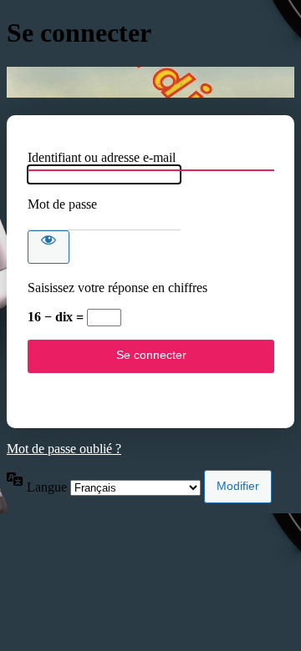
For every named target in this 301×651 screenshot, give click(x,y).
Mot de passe (62, 204)
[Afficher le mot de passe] (48, 247)
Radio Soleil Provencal (150, 82)
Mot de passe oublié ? (64, 449)
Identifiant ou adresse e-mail (102, 157)
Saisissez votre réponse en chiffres (117, 287)
